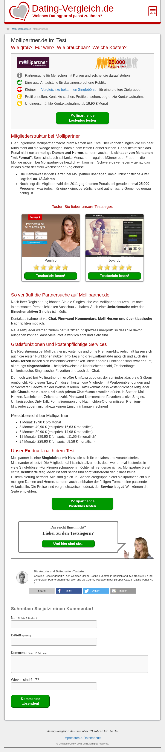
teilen (69, 590)
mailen (123, 590)
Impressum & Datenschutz (82, 738)
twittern (96, 590)
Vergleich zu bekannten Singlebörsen (69, 89)
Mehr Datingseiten (21, 29)
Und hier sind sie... (68, 543)
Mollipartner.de (82, 118)
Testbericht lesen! (50, 276)
